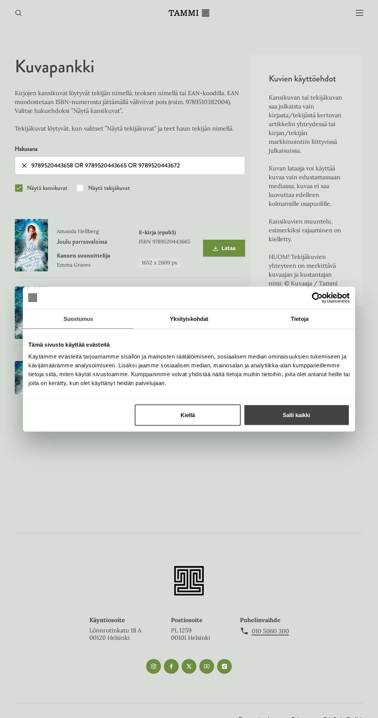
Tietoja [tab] (300, 318)
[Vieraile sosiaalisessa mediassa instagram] (153, 666)
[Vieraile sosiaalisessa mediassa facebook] (171, 666)
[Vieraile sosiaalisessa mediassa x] (189, 666)
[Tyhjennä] (24, 165)
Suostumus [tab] (78, 318)
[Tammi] (189, 13)
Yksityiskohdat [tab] (189, 318)
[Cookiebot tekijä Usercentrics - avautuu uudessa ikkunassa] (317, 297)
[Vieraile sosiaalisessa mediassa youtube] (206, 666)
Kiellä (188, 415)
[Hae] (18, 13)
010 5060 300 (270, 631)
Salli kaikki (296, 415)
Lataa (224, 250)
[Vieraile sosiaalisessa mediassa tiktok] (224, 666)
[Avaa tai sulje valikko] (359, 13)
